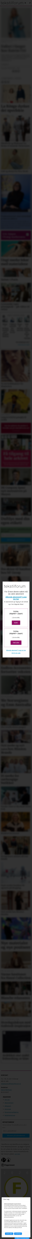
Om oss (7, 1100)
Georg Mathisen (6, 1090)
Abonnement (9, 1103)
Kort (16, 622)
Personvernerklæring (11, 1112)
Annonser (8, 1109)
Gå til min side (16, 653)
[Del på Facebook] (13, 71)
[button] (3, 316)
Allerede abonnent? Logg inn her (16, 650)
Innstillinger (18, 1233)
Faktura (16, 642)
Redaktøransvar (10, 1115)
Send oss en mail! (24, 345)
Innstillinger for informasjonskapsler (22, 1238)
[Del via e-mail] (18, 71)
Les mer (17, 1154)
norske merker (7, 78)
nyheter (18, 78)
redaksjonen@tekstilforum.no (11, 1084)
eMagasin (8, 1106)
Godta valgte (9, 1233)
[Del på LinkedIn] (16, 71)
